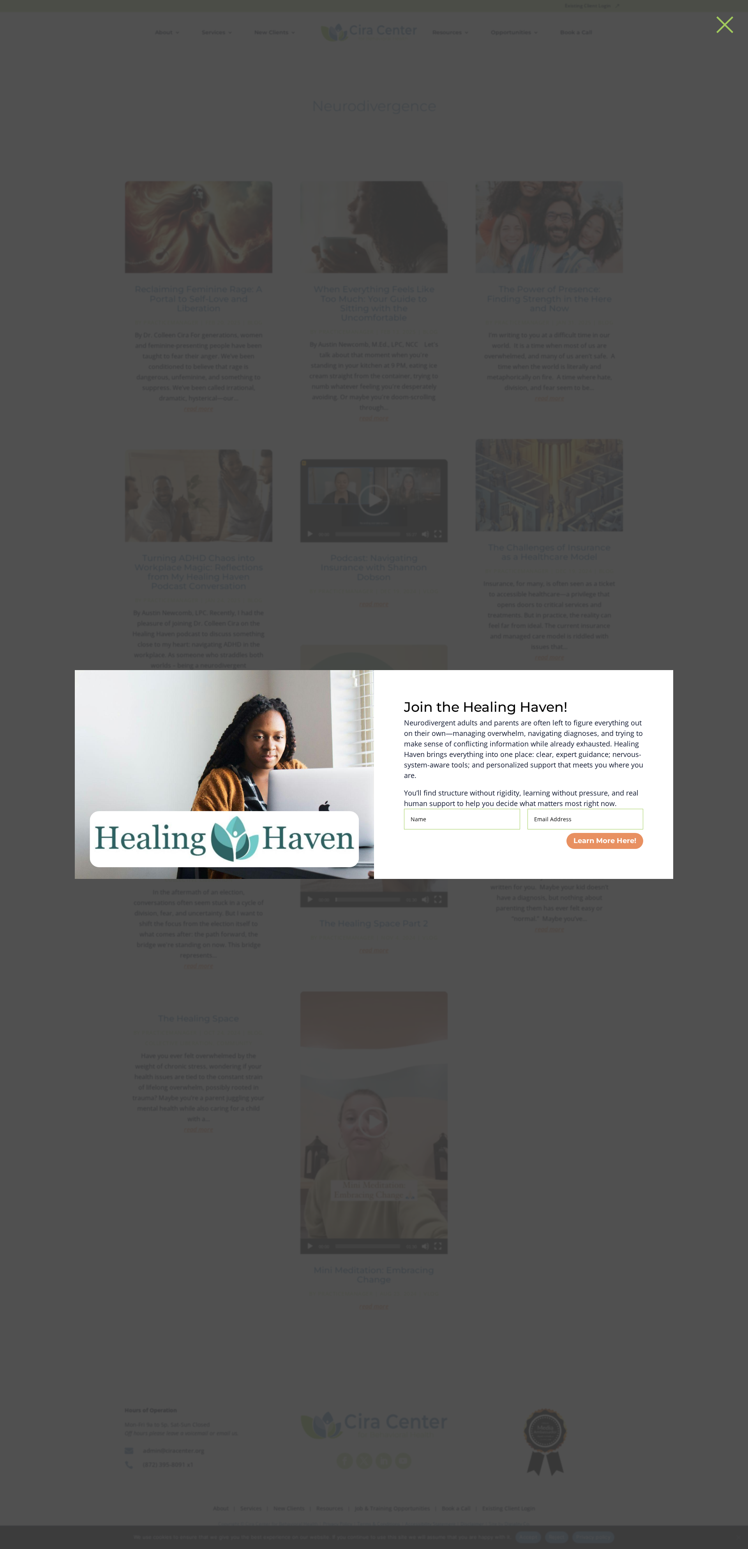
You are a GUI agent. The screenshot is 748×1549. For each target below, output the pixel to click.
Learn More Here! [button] (604, 840)
